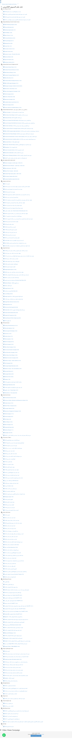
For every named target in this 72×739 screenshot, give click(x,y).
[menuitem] (0, 2)
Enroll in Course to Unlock (36, 735)
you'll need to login (40, 734)
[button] (0, 1)
